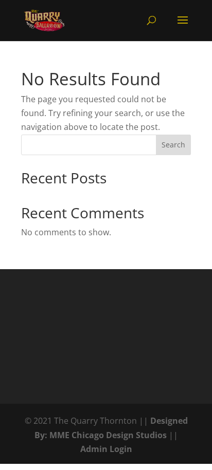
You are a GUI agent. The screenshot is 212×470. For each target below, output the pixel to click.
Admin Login (106, 449)
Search (173, 144)
